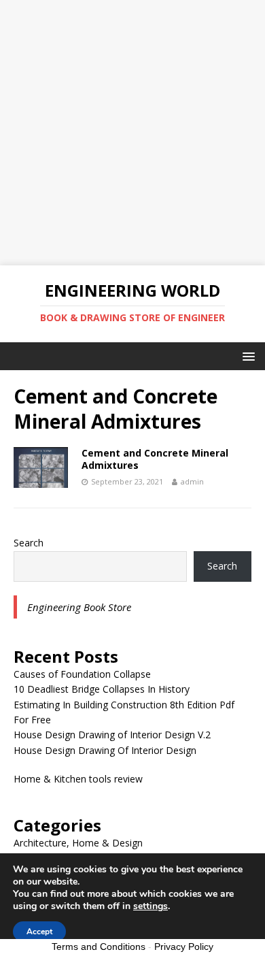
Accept (39, 931)
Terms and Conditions (98, 946)
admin (192, 481)
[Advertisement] (132, 132)
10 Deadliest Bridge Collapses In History (102, 688)
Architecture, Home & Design (78, 842)
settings (150, 906)
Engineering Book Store (79, 607)
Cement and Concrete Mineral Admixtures (155, 459)
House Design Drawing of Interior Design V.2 (112, 734)
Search (28, 542)
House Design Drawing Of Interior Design (105, 750)
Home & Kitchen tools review (78, 778)
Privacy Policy (183, 946)
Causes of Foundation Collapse (82, 674)
